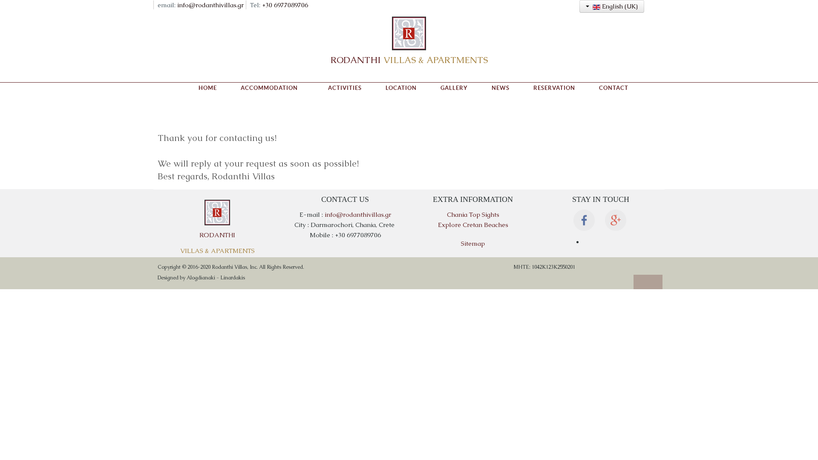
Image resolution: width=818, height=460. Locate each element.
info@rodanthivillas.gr (210, 5)
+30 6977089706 (285, 5)
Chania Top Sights (473, 214)
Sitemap (473, 243)
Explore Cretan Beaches (473, 225)
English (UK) (619, 6)
